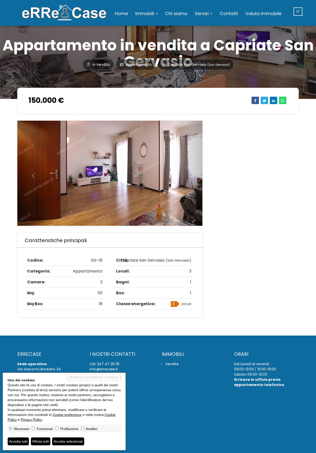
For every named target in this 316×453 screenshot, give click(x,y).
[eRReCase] (64, 13)
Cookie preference (67, 415)
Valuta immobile (263, 13)
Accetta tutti (18, 441)
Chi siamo (176, 13)
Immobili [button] (145, 13)
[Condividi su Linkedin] (273, 100)
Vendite (172, 364)
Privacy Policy (31, 420)
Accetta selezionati (68, 441)
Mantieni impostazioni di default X (95, 377)
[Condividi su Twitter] (264, 100)
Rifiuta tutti (40, 441)
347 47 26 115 (108, 364)
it (297, 11)
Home (121, 13)
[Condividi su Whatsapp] (282, 100)
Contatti (229, 13)
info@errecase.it (104, 369)
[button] (31, 173)
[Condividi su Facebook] (255, 100)
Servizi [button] (202, 13)
